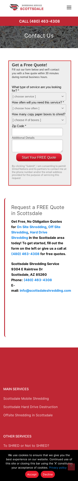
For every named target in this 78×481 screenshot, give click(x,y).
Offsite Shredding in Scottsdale (28, 415)
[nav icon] (69, 7)
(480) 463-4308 (25, 254)
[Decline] (71, 466)
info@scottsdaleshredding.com (45, 290)
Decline (48, 474)
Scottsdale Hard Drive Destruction (30, 407)
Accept (32, 474)
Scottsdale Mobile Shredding (26, 398)
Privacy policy (58, 467)
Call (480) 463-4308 (39, 21)
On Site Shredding (31, 227)
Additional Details (23, 137)
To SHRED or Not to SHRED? (26, 445)
